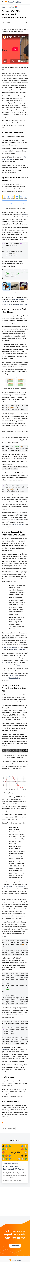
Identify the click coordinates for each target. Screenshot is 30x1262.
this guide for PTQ (7, 886)
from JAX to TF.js (14, 678)
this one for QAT (21, 886)
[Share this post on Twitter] (26, 22)
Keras (4, 1128)
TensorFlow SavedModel (17, 649)
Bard (24, 214)
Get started (15, 1246)
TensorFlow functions (10, 647)
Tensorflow (11, 1128)
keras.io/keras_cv (7, 304)
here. (18, 665)
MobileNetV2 (6, 1049)
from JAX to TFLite (14, 675)
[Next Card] (15, 1163)
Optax (8, 662)
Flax (3, 662)
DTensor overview (18, 524)
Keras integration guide (9, 527)
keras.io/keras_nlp (21, 304)
